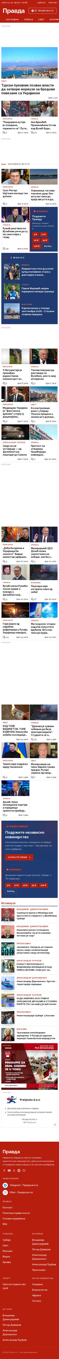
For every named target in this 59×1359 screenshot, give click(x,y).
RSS (5, 1224)
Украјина (37, 1284)
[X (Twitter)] (14, 1170)
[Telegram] (18, 1170)
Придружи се (46, 11)
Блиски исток (40, 1290)
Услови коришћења (14, 1218)
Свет (41, 19)
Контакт (53, 2)
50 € (45, 240)
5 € (35, 234)
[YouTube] (9, 1170)
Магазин (7, 1251)
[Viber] (24, 1170)
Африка (36, 1295)
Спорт (7, 1278)
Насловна (12, 19)
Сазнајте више (17, 857)
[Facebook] (4, 1170)
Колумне (37, 1234)
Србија (28, 19)
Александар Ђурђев (44, 1264)
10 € (43, 234)
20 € (36, 240)
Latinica (41, 2)
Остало (36, 1301)
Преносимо (38, 1270)
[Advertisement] (29, 36)
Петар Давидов (41, 1249)
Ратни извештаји (42, 1278)
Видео (6, 1256)
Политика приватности (16, 1213)
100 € (37, 246)
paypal (48, 246)
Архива (7, 1262)
